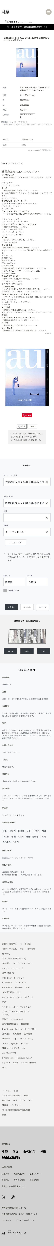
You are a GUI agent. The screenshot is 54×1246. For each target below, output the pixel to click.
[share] (4, 1197)
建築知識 (6, 1038)
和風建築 (17, 1033)
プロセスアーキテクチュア (13, 977)
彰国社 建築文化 (9, 944)
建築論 (5, 1105)
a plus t (6, 1062)
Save (28, 415)
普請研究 (19, 987)
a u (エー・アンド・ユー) (18, 122)
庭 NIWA (25, 1043)
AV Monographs (28, 1062)
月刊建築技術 (8, 992)
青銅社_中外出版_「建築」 (13, 948)
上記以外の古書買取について (14, 1186)
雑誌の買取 (34, 1179)
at (21, 944)
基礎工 (5, 1019)
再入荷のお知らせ (26, 115)
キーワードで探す (10, 475)
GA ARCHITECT (9, 1053)
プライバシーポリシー (25, 1220)
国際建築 (28, 1033)
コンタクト (6, 1220)
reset (32, 426)
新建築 (28, 944)
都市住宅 (6, 953)
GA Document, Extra (12, 997)
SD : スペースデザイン (23, 963)
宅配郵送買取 (19, 1173)
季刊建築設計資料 (10, 1024)
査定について (35, 1173)
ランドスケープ (26, 1100)
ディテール (29, 997)
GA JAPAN (7, 987)
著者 (5, 511)
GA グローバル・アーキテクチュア (16, 1006)
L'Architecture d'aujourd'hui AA (17, 1057)
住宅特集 (31, 948)
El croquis (7, 982)
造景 (28, 987)
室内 (19, 992)
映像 (4, 1114)
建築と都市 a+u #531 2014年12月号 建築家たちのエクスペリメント (28, 124)
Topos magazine (10, 1043)
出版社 (6, 525)
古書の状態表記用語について (14, 1207)
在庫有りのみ (13, 590)
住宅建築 (6, 963)
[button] (11, 607)
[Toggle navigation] (49, 12)
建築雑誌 (4, 122)
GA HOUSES (20, 982)
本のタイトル (8, 496)
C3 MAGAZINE (17, 1019)
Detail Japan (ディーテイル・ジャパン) (18, 1028)
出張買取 (5, 1173)
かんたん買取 (19, 1179)
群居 (4, 1001)
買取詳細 (5, 1179)
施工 (4, 1067)
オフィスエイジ (8, 973)
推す (23, 426)
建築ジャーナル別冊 (10, 1048)
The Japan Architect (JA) (14, 958)
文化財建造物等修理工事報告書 (16, 1110)
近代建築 (6, 1033)
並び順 (29, 575)
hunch (15, 1062)
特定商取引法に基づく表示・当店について (19, 1214)
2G (23, 1048)
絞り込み (6, 575)
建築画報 (25, 1024)
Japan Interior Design (23, 1038)
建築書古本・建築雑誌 (22, 26)
